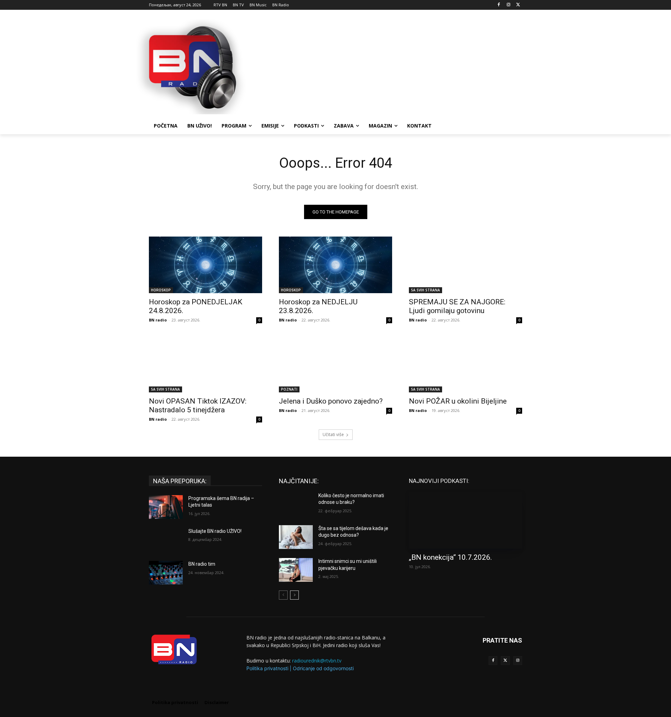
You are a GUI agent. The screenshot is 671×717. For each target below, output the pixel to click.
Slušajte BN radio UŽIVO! (214, 531)
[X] (518, 5)
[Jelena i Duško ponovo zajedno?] (335, 364)
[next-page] (294, 595)
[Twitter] (505, 660)
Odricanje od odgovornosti (323, 668)
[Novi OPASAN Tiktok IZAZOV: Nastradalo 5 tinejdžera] (205, 364)
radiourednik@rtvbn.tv (316, 660)
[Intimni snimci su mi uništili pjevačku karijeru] (296, 570)
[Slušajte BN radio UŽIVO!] (166, 540)
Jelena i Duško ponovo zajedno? (331, 401)
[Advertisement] (388, 66)
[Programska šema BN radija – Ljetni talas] (166, 507)
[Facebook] (499, 5)
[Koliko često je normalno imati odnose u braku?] (296, 504)
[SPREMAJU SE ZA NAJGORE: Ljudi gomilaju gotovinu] (465, 265)
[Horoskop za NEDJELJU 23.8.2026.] (335, 265)
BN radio (158, 320)
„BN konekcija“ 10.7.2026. (450, 557)
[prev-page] (283, 595)
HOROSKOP (161, 290)
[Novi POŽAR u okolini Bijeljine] (465, 364)
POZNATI (289, 389)
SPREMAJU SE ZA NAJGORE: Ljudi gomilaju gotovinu (457, 306)
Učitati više (333, 434)
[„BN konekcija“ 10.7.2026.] (465, 520)
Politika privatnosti (267, 668)
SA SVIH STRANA (425, 290)
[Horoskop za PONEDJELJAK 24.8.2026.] (205, 265)
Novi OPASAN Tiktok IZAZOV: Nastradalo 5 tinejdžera (197, 405)
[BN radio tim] (166, 573)
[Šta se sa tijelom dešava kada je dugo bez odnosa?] (296, 537)
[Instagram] (508, 5)
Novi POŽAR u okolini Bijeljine (458, 401)
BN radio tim (201, 564)
